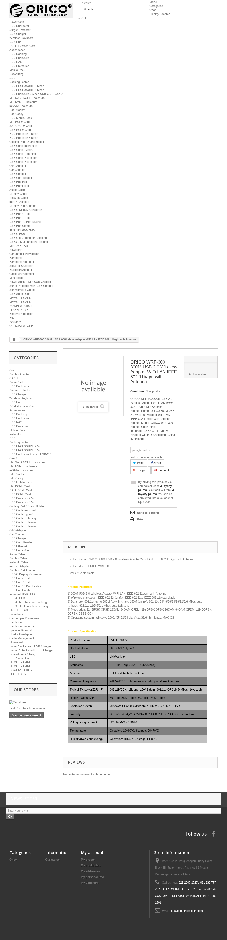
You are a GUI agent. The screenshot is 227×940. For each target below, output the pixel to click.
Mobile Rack (17, 70)
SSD (12, 78)
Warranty (15, 321)
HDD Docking (18, 54)
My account (92, 852)
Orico (152, 10)
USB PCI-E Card (20, 129)
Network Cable (18, 197)
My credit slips (91, 865)
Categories (156, 6)
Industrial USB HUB (22, 229)
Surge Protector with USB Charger (31, 285)
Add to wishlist (197, 374)
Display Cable (18, 193)
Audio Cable (17, 189)
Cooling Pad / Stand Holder (26, 141)
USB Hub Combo (20, 225)
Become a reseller (21, 313)
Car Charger (17, 169)
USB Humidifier (19, 185)
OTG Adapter (17, 165)
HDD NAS (15, 62)
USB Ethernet (18, 181)
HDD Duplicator (19, 26)
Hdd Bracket (17, 110)
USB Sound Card (20, 293)
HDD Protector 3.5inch (23, 137)
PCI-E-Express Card (22, 46)
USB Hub (15, 42)
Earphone (15, 257)
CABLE (82, 18)
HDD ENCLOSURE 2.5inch (26, 86)
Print (140, 519)
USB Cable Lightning (22, 153)
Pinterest (163, 470)
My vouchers (89, 882)
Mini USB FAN (18, 245)
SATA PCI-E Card (20, 125)
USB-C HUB (17, 233)
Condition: (137, 391)
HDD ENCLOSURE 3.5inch (26, 90)
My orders (88, 859)
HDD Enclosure (19, 58)
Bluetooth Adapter (20, 269)
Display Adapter (159, 14)
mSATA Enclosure (21, 106)
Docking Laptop (19, 82)
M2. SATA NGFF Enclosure (27, 98)
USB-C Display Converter (25, 209)
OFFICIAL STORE (21, 325)
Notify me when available (146, 457)
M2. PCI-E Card (19, 121)
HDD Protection (19, 66)
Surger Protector (19, 30)
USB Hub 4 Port (19, 213)
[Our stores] (33, 702)
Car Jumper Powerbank (24, 253)
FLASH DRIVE (18, 309)
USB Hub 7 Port (19, 217)
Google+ (142, 470)
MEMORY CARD (20, 297)
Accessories (17, 50)
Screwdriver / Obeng (22, 289)
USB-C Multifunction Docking (28, 237)
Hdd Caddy (16, 114)
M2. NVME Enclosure (23, 102)
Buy (11, 317)
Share (157, 462)
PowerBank (16, 22)
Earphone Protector (21, 261)
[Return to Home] (14, 339)
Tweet (140, 462)
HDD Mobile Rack (20, 117)
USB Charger (17, 34)
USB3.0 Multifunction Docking (28, 241)
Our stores (26, 689)
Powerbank (16, 249)
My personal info (92, 877)
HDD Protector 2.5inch (23, 133)
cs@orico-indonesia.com (187, 910)
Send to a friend (148, 512)
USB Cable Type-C (21, 149)
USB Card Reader (20, 177)
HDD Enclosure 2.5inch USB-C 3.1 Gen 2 (36, 94)
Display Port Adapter (22, 205)
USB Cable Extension (23, 157)
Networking (16, 74)
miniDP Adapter (19, 201)
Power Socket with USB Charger (30, 281)
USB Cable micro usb (23, 145)
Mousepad (16, 277)
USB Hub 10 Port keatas (25, 221)
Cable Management (21, 273)
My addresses (90, 871)
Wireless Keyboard (21, 38)
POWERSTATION (20, 305)
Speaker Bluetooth (21, 265)
